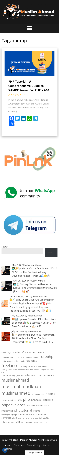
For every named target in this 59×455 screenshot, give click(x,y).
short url (21, 418)
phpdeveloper (13, 404)
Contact (47, 445)
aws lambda (38, 352)
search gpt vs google (9, 415)
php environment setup (38, 405)
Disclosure (18, 445)
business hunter (32, 357)
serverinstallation (26, 414)
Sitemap (9, 449)
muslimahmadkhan (21, 386)
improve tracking (8, 375)
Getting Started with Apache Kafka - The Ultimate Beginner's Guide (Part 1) (28, 371)
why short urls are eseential (36, 422)
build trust (20, 357)
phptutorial (23, 410)
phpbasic (36, 400)
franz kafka (20, 361)
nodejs (50, 394)
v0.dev (46, 417)
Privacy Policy (33, 445)
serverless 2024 (9, 417)
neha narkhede (38, 394)
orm (20, 399)
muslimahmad (15, 380)
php (26, 399)
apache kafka (19, 352)
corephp (46, 356)
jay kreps (19, 375)
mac (33, 375)
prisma (36, 410)
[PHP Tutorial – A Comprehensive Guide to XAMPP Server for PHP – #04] (29, 63)
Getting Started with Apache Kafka (35, 366)
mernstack (49, 375)
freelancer (11, 365)
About (7, 445)
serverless (41, 414)
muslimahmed (16, 393)
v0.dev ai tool (8, 422)
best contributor (8, 357)
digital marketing (8, 361)
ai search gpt (6, 352)
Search (5, 246)
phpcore (48, 400)
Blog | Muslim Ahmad (25, 439)
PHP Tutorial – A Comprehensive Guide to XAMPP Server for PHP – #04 (28, 86)
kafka (27, 375)
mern (39, 375)
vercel (20, 422)
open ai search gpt (9, 400)
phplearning (7, 410)
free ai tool (31, 360)
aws (29, 352)
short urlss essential (34, 418)
